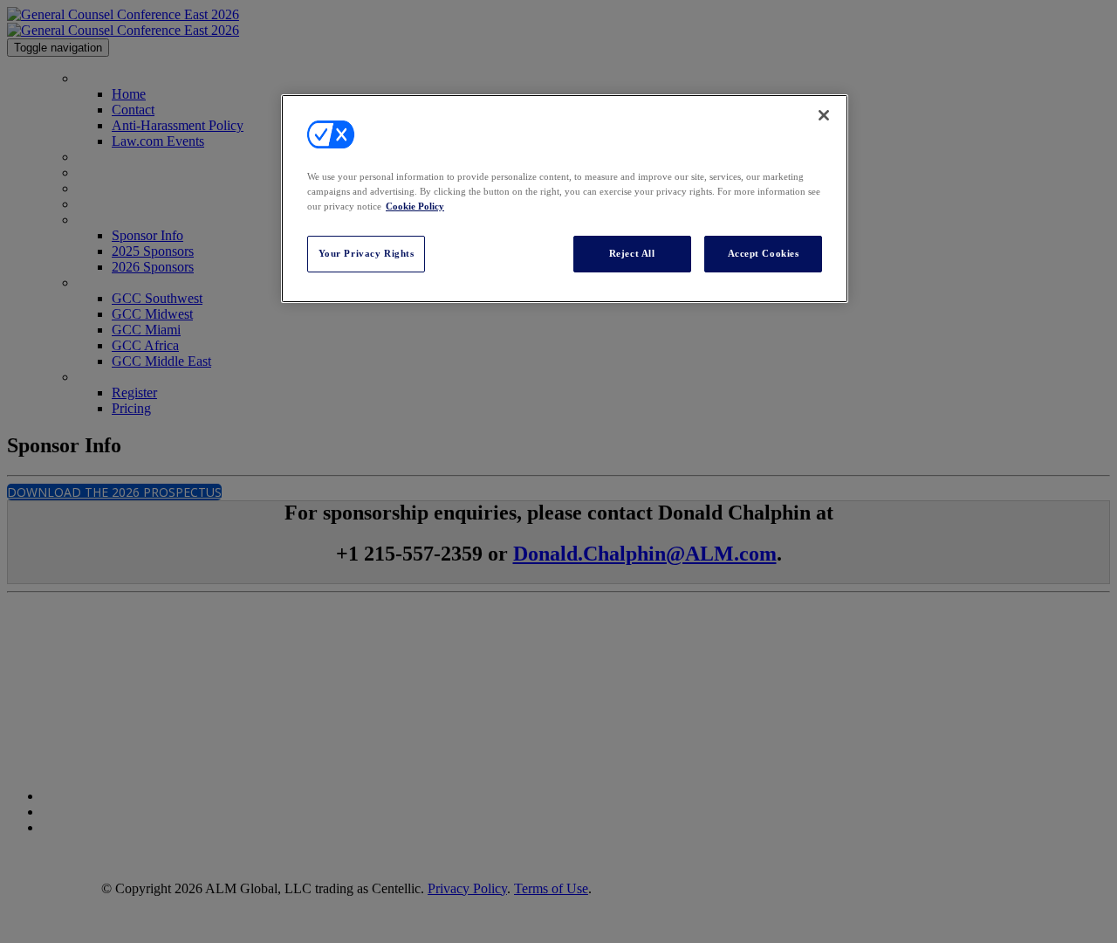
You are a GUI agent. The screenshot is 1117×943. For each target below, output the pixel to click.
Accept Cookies (763, 253)
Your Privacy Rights (367, 253)
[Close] (824, 115)
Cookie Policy (415, 206)
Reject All (632, 253)
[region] (564, 198)
